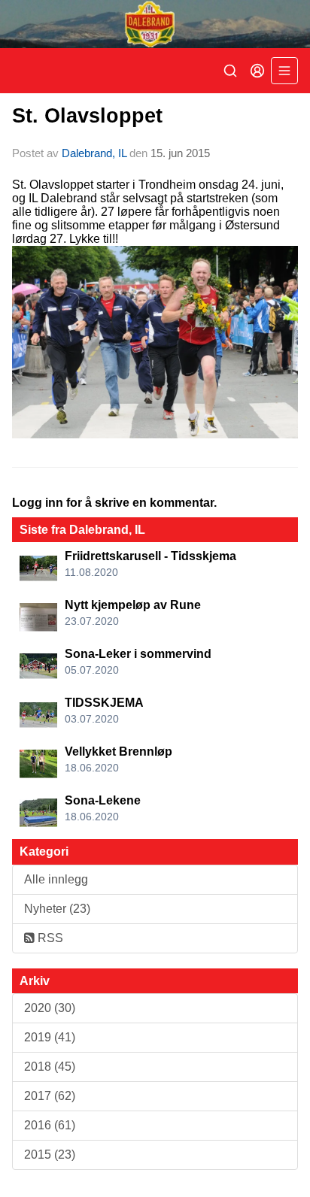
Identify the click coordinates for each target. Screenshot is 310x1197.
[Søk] (230, 70)
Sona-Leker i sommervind (138, 653)
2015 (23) (49, 1154)
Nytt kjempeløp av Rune (133, 604)
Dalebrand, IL (94, 153)
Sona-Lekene (103, 800)
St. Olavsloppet (87, 116)
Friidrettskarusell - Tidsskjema (150, 556)
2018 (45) (49, 1066)
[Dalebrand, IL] (155, 24)
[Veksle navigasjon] (284, 70)
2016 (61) (49, 1125)
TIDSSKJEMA (104, 702)
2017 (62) (49, 1095)
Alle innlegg (56, 879)
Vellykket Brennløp (118, 751)
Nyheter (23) (57, 908)
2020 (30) (49, 1008)
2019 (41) (49, 1037)
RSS (49, 938)
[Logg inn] (257, 70)
